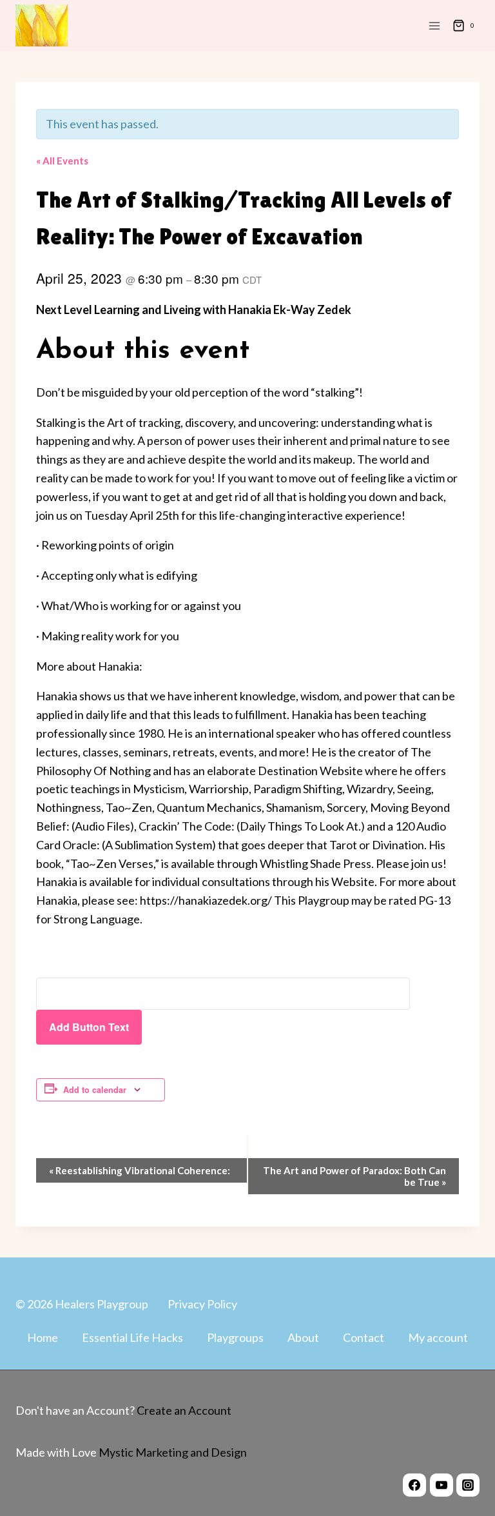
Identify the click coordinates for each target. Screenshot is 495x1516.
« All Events (62, 160)
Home (42, 1337)
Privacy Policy (202, 1304)
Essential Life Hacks (132, 1337)
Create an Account (184, 1410)
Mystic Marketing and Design (172, 1452)
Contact (363, 1337)
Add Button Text (89, 1026)
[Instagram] (468, 1485)
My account (438, 1337)
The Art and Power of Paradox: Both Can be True (354, 1176)
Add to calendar (94, 1090)
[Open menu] (434, 25)
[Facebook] (414, 1485)
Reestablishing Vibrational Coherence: (139, 1170)
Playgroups (235, 1337)
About (303, 1337)
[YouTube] (441, 1485)
